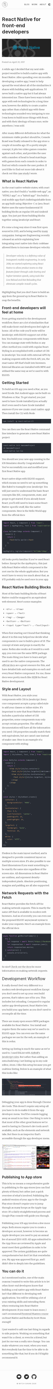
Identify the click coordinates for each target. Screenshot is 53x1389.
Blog (26, 4)
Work (34, 4)
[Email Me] (19, 1376)
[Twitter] (26, 1376)
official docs (8, 665)
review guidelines (27, 1251)
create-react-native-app (36, 409)
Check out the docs (21, 966)
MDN (34, 677)
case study (23, 173)
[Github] (34, 1376)
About (43, 4)
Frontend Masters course (35, 1313)
